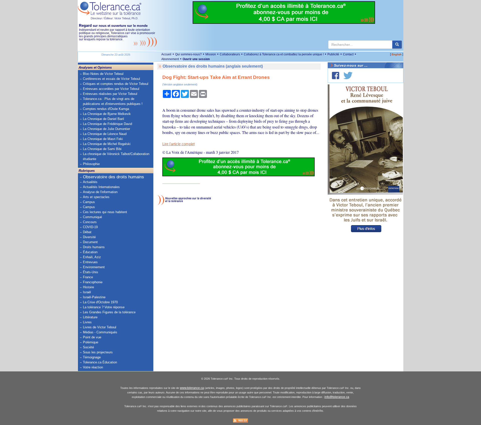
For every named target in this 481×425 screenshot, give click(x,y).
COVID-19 (90, 227)
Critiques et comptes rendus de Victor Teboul (115, 84)
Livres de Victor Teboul (99, 327)
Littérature (90, 317)
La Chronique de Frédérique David (107, 124)
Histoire (88, 287)
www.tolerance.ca (192, 388)
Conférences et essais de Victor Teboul (111, 79)
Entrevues (90, 262)
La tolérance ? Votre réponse (104, 307)
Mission (210, 54)
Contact (348, 54)
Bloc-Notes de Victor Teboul (103, 74)
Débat (87, 232)
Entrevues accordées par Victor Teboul (111, 89)
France (88, 277)
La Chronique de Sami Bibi (102, 149)
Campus (89, 202)
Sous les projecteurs (98, 352)
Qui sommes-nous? (188, 54)
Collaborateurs (230, 54)
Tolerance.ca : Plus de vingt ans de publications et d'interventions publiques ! (113, 101)
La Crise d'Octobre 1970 (100, 302)
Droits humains (94, 247)
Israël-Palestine (94, 297)
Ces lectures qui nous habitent (105, 212)
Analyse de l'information (100, 192)
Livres (87, 322)
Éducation (90, 252)
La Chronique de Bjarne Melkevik (107, 114)
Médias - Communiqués (100, 332)
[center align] (397, 44)
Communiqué (92, 217)
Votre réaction (93, 367)
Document (90, 242)
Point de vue (92, 337)
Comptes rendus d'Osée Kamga (106, 109)
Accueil (166, 54)
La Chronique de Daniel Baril (103, 119)
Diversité (89, 237)
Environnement (94, 267)
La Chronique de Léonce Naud (105, 134)
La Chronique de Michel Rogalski (107, 144)
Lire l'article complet (178, 144)
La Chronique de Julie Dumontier (106, 129)
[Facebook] (335, 75)
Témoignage (92, 357)
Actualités (90, 182)
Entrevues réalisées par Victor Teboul (110, 94)
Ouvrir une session (196, 59)
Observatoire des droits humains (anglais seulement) (213, 66)
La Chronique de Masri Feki (103, 139)
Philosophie (91, 164)
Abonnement (170, 59)
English (397, 54)
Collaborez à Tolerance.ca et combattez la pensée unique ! (284, 54)
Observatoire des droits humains (113, 177)
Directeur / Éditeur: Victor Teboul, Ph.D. (114, 18)
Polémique (90, 342)
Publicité (333, 54)
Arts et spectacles (96, 197)
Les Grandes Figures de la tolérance (109, 312)
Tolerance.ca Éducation (100, 362)
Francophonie (92, 282)
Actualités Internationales (101, 187)
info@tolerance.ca (336, 397)
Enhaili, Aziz (92, 257)
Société (88, 347)
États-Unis (90, 272)
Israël (87, 292)
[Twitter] (347, 75)
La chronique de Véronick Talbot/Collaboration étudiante (116, 156)
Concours (90, 222)
